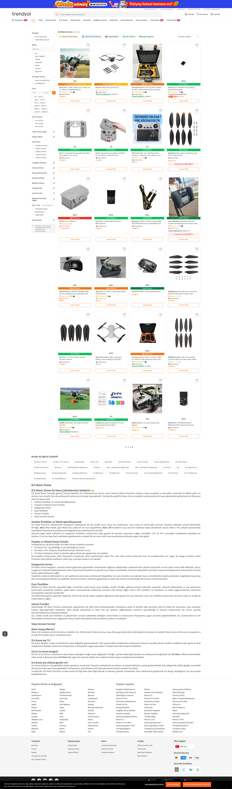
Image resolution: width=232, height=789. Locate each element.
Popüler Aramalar (123, 713)
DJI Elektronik (114, 473)
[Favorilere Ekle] (88, 44)
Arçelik (62, 710)
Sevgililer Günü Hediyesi (126, 710)
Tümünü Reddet (173, 784)
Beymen (91, 695)
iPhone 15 (148, 695)
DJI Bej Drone (98, 473)
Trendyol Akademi (107, 752)
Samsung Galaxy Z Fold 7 (154, 725)
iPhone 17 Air (149, 719)
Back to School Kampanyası (183, 698)
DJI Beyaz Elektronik (79, 473)
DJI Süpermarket (40, 478)
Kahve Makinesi (178, 707)
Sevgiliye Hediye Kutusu (125, 689)
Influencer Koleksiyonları (126, 701)
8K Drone (97, 467)
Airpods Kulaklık (122, 707)
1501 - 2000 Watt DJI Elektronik (118, 467)
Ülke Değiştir (180, 741)
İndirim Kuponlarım (151, 9)
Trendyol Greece (179, 728)
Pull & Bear (64, 719)
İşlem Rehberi (142, 756)
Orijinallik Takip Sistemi (153, 731)
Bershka (91, 692)
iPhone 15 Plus (178, 695)
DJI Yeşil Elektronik (59, 478)
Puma (33, 701)
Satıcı (103, 741)
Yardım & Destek (195, 9)
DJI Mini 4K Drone (124, 462)
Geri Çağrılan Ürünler (38, 759)
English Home (65, 692)
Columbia (35, 698)
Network (34, 728)
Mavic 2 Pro (95, 462)
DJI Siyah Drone (191, 467)
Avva (61, 716)
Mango (62, 689)
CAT (89, 731)
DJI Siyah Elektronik (59, 473)
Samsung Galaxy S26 (180, 713)
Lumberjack (93, 698)
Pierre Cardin (93, 722)
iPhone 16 (176, 704)
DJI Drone (166, 467)
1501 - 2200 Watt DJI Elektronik (146, 467)
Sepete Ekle (75, 101)
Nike (61, 713)
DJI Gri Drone (173, 473)
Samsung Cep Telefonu (181, 689)
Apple (33, 704)
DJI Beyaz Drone (40, 473)
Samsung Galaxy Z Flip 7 (125, 725)
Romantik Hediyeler (152, 710)
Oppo (62, 707)
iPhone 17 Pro (178, 719)
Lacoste (34, 716)
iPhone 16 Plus (150, 704)
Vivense (91, 689)
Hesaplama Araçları (152, 701)
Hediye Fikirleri (73, 752)
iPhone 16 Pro (121, 704)
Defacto (34, 722)
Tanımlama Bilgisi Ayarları (154, 784)
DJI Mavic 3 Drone (40, 462)
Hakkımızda (181, 9)
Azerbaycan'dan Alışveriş (126, 692)
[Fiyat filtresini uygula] (54, 92)
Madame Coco (37, 719)
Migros (62, 731)
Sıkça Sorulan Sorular (145, 745)
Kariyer (34, 749)
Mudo (62, 701)
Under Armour (94, 716)
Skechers (91, 713)
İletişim (34, 752)
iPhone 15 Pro (121, 698)
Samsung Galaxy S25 (152, 722)
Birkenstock (36, 710)
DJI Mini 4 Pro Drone (41, 467)
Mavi (61, 722)
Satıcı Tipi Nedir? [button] (47, 205)
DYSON (91, 710)
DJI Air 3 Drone (142, 462)
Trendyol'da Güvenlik (39, 756)
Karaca (90, 728)
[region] (116, 784)
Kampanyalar (72, 745)
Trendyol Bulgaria (123, 728)
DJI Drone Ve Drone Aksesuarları (83, 478)
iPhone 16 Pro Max (179, 701)
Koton (90, 719)
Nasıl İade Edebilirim (145, 752)
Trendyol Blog (149, 716)
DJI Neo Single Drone (161, 462)
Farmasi (63, 725)
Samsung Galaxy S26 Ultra (126, 716)
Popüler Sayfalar (151, 713)
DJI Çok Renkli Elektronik (153, 473)
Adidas (34, 713)
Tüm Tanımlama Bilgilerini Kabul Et (197, 784)
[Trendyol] (21, 14)
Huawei (91, 704)
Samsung (63, 698)
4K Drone (58, 467)
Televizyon (148, 707)
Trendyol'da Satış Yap (166, 9)
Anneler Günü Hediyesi (153, 692)
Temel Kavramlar (107, 749)
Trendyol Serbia (122, 731)
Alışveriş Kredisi (73, 749)
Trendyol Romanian (180, 725)
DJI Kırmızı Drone (132, 473)
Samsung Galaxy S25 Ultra (182, 722)
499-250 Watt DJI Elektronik (77, 467)
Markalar (176, 716)
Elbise (174, 710)
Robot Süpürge (178, 692)
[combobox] (188, 36)
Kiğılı (33, 731)
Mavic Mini (108, 462)
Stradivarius (36, 695)
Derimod (91, 701)
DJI (178, 467)
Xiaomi (34, 707)
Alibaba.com (177, 731)
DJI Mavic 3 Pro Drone (61, 462)
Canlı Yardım (142, 749)
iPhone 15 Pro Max (151, 698)
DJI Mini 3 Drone (181, 462)
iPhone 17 (120, 719)
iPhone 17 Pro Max (123, 722)
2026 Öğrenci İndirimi (124, 695)
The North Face (66, 695)
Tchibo (34, 725)
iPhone (147, 689)
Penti (33, 689)
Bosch (62, 728)
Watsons (34, 692)
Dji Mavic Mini (79, 462)
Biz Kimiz (34, 745)
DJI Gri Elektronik (190, 473)
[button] (43, 33)
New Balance (65, 704)
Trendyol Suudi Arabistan (154, 728)
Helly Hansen (93, 725)
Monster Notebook (95, 707)
